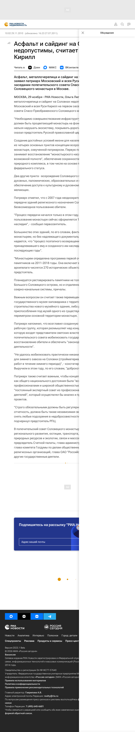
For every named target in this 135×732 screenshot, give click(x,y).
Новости (9, 635)
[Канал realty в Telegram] (49, 616)
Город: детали (69, 635)
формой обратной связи (18, 713)
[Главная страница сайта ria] (5, 24)
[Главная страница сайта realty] (21, 24)
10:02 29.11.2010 (14, 33)
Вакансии (10, 654)
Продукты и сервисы (50, 640)
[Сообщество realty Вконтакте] (37, 616)
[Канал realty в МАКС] (11, 616)
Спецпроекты (13, 640)
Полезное (52, 635)
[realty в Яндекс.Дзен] (24, 616)
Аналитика (23, 635)
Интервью (38, 635)
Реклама (29, 640)
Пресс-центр (72, 640)
